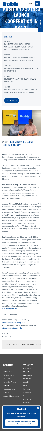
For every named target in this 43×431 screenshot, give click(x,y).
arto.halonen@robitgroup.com (13, 322)
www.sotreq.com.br (9, 309)
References (27, 379)
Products (26, 372)
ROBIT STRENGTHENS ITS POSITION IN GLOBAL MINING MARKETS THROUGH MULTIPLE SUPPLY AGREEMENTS (18, 47)
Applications (27, 375)
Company (26, 389)
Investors (26, 403)
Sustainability (27, 392)
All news (10, 100)
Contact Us (27, 399)
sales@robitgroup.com (11, 396)
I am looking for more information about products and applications (21, 422)
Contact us (40, 24)
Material (26, 382)
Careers (25, 396)
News (25, 385)
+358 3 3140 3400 (9, 389)
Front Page (27, 368)
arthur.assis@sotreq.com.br (12, 328)
